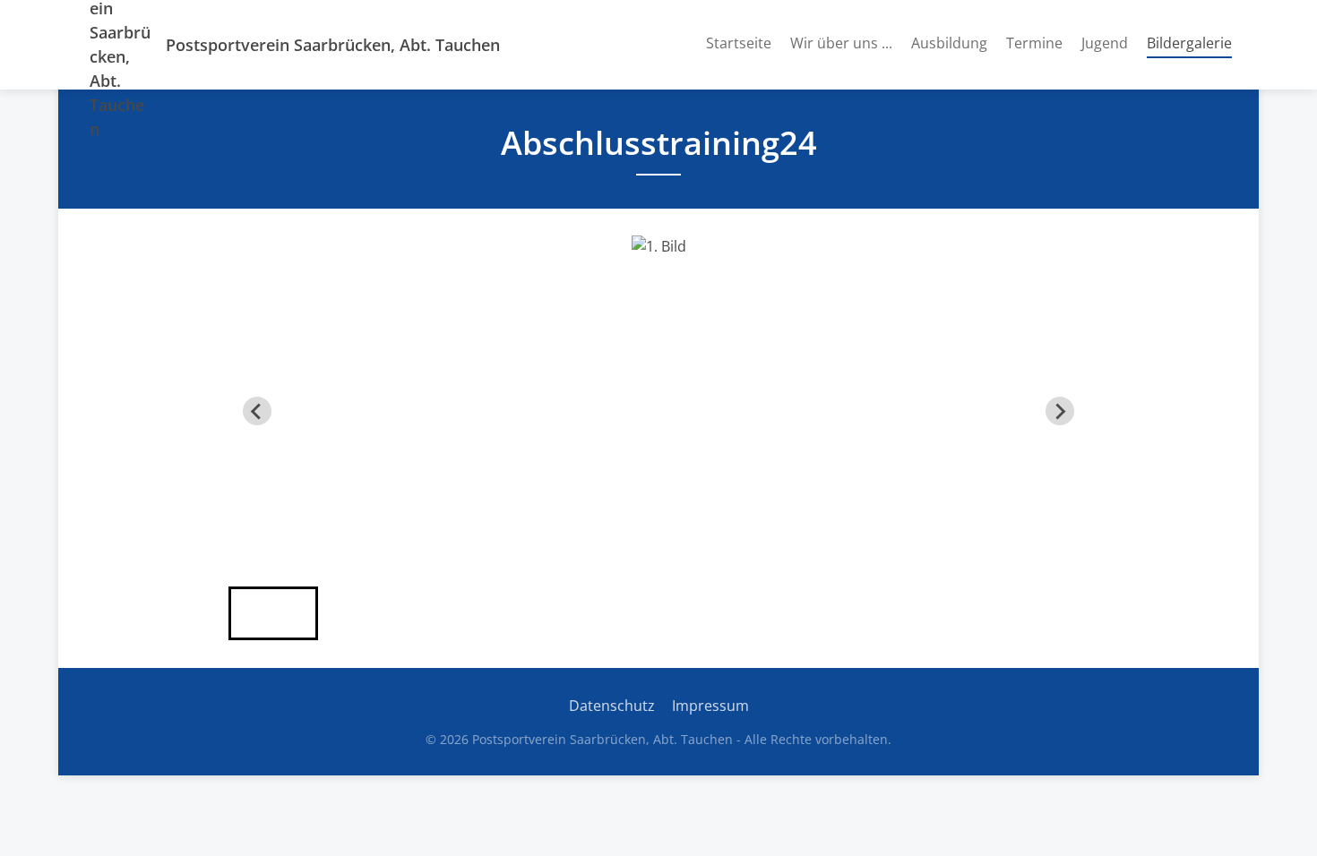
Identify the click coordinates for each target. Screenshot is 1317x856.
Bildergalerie (1189, 42)
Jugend (1104, 43)
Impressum (710, 705)
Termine (1034, 43)
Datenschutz (612, 705)
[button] (273, 613)
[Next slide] (1060, 411)
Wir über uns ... (841, 43)
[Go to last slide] (257, 411)
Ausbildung (949, 43)
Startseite (738, 43)
